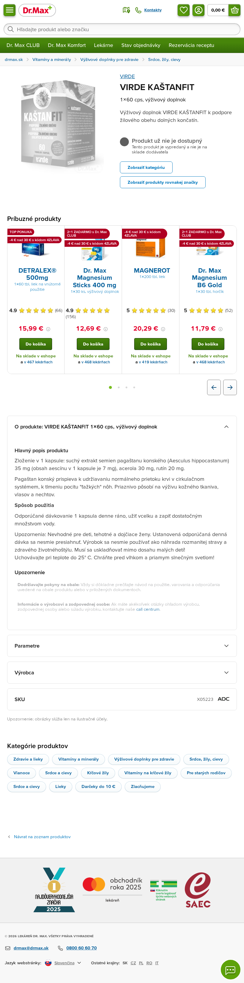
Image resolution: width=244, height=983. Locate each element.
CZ (133, 962)
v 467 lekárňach (38, 362)
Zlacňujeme (142, 786)
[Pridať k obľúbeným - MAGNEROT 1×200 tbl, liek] (172, 233)
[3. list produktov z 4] (126, 387)
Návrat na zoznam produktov (42, 836)
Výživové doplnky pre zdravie (144, 758)
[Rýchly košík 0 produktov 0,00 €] (234, 10)
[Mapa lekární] (126, 10)
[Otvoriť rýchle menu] (9, 10)
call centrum (147, 609)
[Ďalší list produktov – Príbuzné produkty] (230, 387)
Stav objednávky (140, 45)
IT (157, 962)
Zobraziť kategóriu (146, 167)
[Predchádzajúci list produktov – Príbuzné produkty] (214, 387)
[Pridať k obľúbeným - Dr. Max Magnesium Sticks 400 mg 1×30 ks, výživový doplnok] (115, 233)
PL (141, 962)
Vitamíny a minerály (78, 758)
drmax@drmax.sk (31, 947)
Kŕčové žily (98, 772)
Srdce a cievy (58, 772)
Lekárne (103, 45)
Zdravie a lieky (28, 758)
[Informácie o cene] (48, 329)
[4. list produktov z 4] (134, 387)
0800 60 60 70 (81, 947)
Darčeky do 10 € (98, 786)
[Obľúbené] (184, 10)
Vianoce (21, 772)
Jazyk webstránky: (23, 962)
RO (149, 962)
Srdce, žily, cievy (206, 758)
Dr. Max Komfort (67, 45)
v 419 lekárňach (153, 362)
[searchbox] (122, 29)
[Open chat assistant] (230, 969)
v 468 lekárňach (96, 362)
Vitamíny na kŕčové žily (147, 772)
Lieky (60, 786)
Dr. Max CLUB (23, 45)
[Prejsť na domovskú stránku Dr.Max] (37, 10)
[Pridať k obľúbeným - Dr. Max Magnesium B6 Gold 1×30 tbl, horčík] (230, 233)
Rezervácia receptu (191, 45)
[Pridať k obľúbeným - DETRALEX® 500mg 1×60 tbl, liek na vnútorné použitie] (57, 233)
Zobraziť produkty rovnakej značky (163, 182)
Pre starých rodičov (206, 772)
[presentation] (35, 247)
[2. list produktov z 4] (119, 387)
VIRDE (127, 76)
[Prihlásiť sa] (198, 10)
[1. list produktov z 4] (110, 387)
